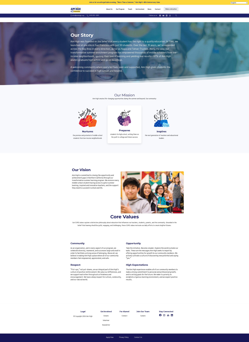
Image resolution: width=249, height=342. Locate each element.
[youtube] (163, 15)
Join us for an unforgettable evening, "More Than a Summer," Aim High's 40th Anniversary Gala (124, 2)
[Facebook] (160, 15)
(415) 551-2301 (94, 15)
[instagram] (170, 15)
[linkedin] (166, 15)
